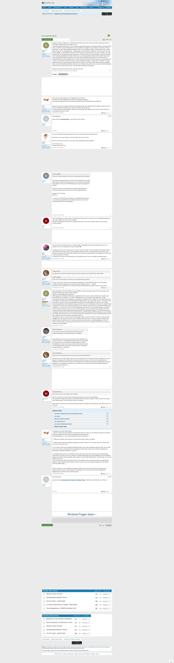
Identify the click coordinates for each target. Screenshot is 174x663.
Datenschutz (70, 653)
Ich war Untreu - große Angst (55, 601)
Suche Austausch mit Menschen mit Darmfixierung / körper (65, 622)
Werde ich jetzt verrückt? (54, 594)
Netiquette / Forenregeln (90, 653)
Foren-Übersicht (45, 639)
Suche (65, 7)
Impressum (65, 653)
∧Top (171, 661)
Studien (91, 7)
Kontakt (56, 653)
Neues (49, 7)
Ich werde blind (49, 35)
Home (44, 7)
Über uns (60, 653)
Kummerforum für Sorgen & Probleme (72, 639)
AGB (84, 653)
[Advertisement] (82, 379)
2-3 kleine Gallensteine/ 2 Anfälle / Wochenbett (61, 604)
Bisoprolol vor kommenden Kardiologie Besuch (61, 619)
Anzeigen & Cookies (78, 653)
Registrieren (101, 7)
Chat (77, 7)
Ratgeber (71, 7)
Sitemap (97, 653)
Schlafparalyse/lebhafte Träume (56, 597)
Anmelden (108, 7)
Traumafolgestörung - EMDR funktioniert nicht (61, 608)
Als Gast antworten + (47, 39)
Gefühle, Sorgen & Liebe (56, 639)
